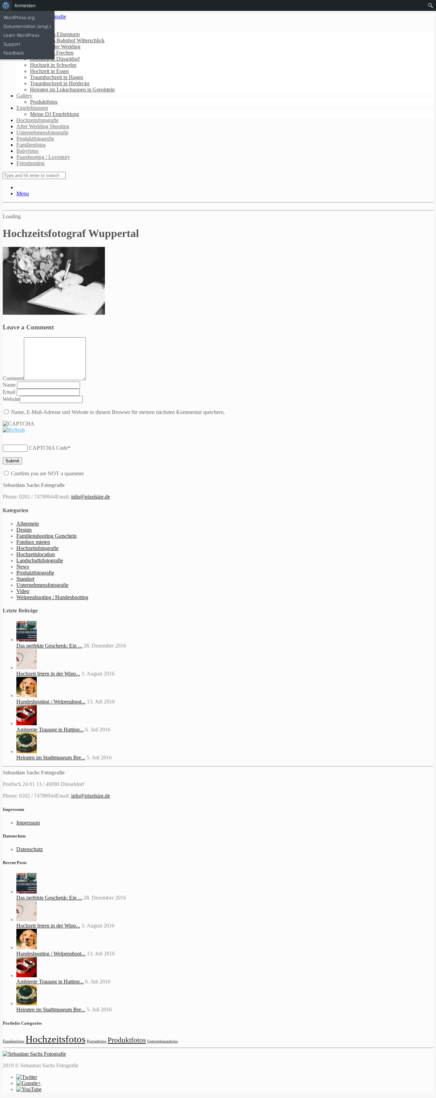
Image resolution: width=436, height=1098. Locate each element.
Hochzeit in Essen (49, 71)
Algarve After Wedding (55, 46)
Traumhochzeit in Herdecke (60, 83)
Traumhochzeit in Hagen (56, 77)
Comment (13, 378)
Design (24, 530)
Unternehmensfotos (162, 1041)
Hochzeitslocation (35, 554)
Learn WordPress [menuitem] (21, 35)
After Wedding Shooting (42, 126)
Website (11, 399)
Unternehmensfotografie (42, 132)
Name (10, 385)
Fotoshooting (30, 163)
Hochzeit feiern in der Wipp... (48, 674)
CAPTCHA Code (48, 448)
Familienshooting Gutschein (46, 536)
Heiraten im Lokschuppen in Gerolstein (72, 89)
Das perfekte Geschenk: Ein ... (49, 646)
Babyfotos (27, 151)
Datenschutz (29, 849)
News (22, 566)
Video (22, 591)
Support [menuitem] (11, 44)
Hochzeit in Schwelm (53, 65)
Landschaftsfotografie (39, 560)
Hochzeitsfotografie (37, 120)
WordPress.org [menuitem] (19, 17)
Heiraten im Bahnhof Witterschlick (67, 40)
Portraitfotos (96, 1041)
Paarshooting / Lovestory (43, 157)
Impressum (28, 823)
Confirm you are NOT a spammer (47, 473)
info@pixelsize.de (90, 497)
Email (10, 392)
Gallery (24, 96)
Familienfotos (31, 145)
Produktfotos (44, 102)
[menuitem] (6, 5)
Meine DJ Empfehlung (54, 114)
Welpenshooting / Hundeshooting (52, 597)
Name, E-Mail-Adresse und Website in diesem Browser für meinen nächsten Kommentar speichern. (118, 412)
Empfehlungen (32, 108)
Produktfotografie (35, 139)
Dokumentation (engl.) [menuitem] (27, 26)
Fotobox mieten (33, 542)
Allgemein (27, 523)
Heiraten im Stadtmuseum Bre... (50, 757)
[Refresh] (14, 430)
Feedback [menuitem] (13, 53)
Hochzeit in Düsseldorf (55, 59)
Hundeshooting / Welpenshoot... (50, 701)
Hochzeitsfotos (55, 1039)
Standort (25, 579)
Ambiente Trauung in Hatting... (50, 729)
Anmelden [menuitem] (25, 5)
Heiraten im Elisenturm (55, 34)
